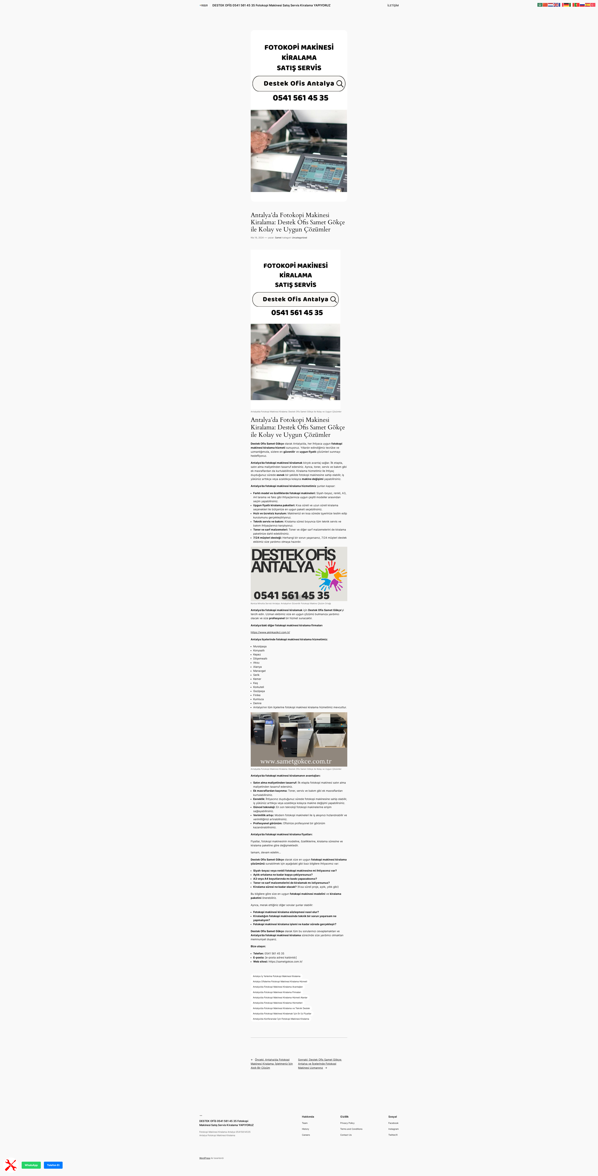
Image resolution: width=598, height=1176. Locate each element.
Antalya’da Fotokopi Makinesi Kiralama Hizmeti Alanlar (280, 997)
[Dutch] (550, 4)
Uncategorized (299, 237)
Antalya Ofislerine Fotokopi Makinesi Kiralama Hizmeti (280, 981)
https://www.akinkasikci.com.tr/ (270, 632)
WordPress (204, 1158)
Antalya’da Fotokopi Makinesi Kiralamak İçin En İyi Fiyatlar (282, 1013)
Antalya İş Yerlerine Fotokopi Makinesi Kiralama (276, 976)
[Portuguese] (577, 4)
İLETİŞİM (393, 5)
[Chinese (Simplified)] (545, 4)
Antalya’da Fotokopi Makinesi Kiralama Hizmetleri (277, 1002)
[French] (561, 4)
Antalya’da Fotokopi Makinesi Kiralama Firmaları (277, 992)
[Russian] (582, 4)
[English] (556, 4)
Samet (278, 237)
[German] (566, 4)
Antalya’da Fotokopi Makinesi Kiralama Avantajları (278, 986)
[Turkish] (593, 4)
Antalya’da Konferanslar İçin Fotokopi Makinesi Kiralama (281, 1018)
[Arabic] (540, 4)
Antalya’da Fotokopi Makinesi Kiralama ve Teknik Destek (281, 1008)
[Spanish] (587, 4)
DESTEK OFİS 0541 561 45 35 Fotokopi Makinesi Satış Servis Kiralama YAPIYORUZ (271, 5)
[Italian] (571, 4)
